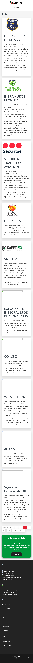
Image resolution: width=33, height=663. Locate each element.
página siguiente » (18, 530)
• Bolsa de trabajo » (7, 645)
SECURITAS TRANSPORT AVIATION (13, 163)
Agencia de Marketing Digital (22, 658)
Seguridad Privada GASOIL (15, 489)
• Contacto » (5, 626)
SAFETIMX (11, 259)
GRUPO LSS (12, 221)
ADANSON (12, 449)
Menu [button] (17, 7)
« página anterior (8, 527)
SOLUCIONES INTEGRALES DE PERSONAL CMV (16, 312)
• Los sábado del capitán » (9, 621)
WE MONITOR (14, 397)
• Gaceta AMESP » (7, 630)
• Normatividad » (6, 641)
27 (9, 530)
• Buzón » (4, 636)
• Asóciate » (5, 617)
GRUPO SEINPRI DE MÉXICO (16, 38)
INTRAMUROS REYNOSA (14, 98)
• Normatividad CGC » (8, 650)
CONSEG (10, 356)
